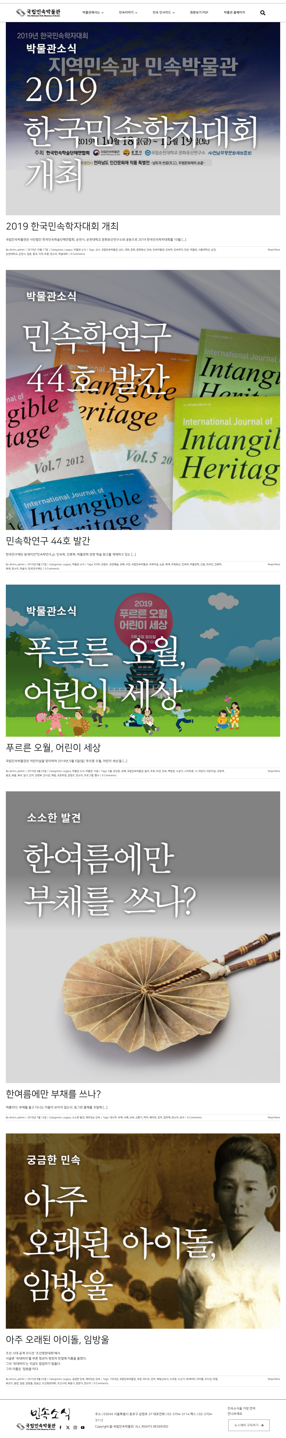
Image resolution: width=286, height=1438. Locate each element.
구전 (128, 564)
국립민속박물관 (109, 249)
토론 (46, 254)
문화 (133, 249)
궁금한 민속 (78, 1379)
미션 (158, 771)
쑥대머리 (190, 1379)
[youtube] (82, 1427)
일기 (25, 775)
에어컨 (152, 1117)
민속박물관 (158, 249)
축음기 (71, 1383)
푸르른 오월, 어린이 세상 (53, 748)
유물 (14, 775)
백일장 (171, 771)
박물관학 (194, 564)
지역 (41, 254)
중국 (35, 254)
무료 (152, 771)
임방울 (29, 1383)
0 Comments (77, 254)
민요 (186, 249)
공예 (122, 564)
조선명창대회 (49, 1383)
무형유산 (176, 564)
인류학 (217, 564)
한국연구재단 (35, 568)
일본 (29, 254)
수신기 (181, 1379)
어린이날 (211, 771)
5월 (110, 771)
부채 (120, 1117)
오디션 (208, 1379)
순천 (213, 249)
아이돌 (200, 1379)
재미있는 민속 (93, 1117)
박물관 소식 (80, 249)
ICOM (97, 564)
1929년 (114, 1379)
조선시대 (62, 1383)
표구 (182, 1117)
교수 (98, 249)
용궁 (8, 775)
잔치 (31, 775)
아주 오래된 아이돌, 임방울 (57, 1340)
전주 (160, 1117)
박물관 (193, 249)
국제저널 (153, 564)
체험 (53, 775)
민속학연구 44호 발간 (48, 541)
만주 (153, 1379)
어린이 (201, 771)
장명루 (38, 775)
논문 (162, 564)
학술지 (23, 568)
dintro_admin (17, 249)
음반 (16, 1383)
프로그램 (88, 775)
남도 (121, 249)
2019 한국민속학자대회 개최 (62, 227)
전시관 (46, 775)
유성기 (9, 1383)
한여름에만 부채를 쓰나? (53, 1094)
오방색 (220, 771)
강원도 (104, 564)
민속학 (169, 249)
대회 (127, 249)
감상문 (116, 771)
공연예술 (114, 564)
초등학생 (62, 775)
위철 (215, 1379)
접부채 (166, 1117)
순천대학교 (12, 254)
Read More (274, 249)
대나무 (113, 1117)
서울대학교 (204, 249)
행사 (97, 775)
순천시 (22, 254)
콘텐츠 (71, 775)
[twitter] (68, 1427)
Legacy (68, 249)
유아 (20, 775)
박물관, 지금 (92, 771)
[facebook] (60, 1427)
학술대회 (63, 254)
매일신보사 (162, 1379)
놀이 (147, 771)
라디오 (146, 1379)
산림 (202, 564)
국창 (139, 1379)
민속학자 (178, 249)
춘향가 (79, 1383)
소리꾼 (173, 1379)
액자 (146, 1117)
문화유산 (141, 249)
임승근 (37, 1383)
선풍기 (138, 1117)
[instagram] (75, 1427)
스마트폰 (189, 771)
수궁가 (179, 771)
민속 (149, 249)
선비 (132, 1117)
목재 (167, 564)
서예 (126, 1117)
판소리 (53, 254)
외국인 (209, 564)
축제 (8, 568)
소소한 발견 (78, 1117)
